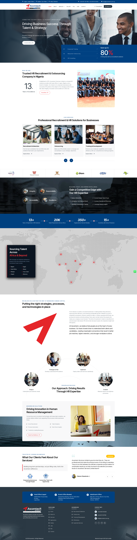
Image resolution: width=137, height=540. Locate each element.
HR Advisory (76, 520)
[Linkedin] (105, 523)
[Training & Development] (100, 134)
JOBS (78, 6)
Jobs (51, 525)
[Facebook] (96, 523)
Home (50, 6)
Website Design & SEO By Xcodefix (103, 538)
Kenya (24, 269)
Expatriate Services (78, 523)
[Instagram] (102, 523)
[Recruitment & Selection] (37, 134)
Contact (83, 6)
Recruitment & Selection (31, 146)
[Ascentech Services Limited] (33, 6)
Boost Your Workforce (33, 435)
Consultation (99, 6)
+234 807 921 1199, (84, 1)
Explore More (26, 153)
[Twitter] (99, 523)
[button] (65, 160)
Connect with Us (27, 42)
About (55, 6)
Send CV (109, 6)
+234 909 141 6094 (93, 1)
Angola (12, 274)
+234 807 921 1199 (102, 515)
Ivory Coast (26, 271)
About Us (52, 514)
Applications (53, 520)
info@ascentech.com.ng (109, 1)
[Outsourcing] (69, 134)
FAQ (74, 6)
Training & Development (94, 146)
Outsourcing (59, 146)
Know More (43, 92)
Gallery (69, 6)
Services (61, 6)
